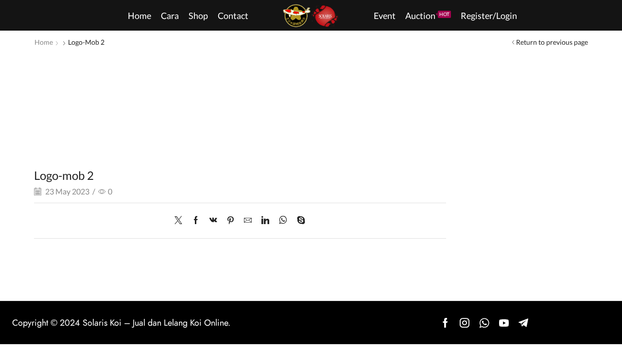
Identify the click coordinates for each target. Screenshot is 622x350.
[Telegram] (523, 323)
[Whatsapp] (484, 323)
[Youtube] (504, 323)
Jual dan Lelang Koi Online (180, 322)
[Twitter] (180, 220)
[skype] (298, 220)
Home (44, 42)
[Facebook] (196, 220)
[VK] (213, 220)
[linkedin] (265, 220)
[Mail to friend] (248, 220)
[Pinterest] (230, 220)
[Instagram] (464, 323)
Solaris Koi (102, 322)
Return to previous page (552, 42)
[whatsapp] (283, 220)
